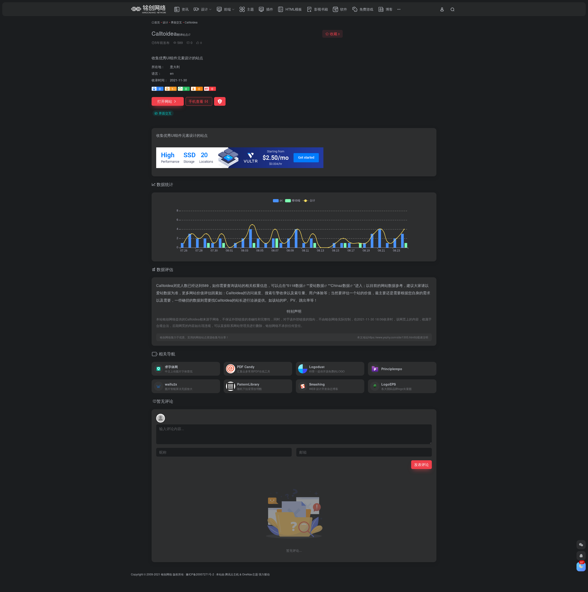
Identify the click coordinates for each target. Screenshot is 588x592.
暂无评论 (165, 401)
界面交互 (176, 22)
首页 (157, 22)
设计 (165, 22)
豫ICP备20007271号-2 (200, 574)
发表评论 (421, 464)
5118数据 (295, 285)
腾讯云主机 (232, 574)
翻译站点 (182, 34)
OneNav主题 (250, 574)
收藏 (335, 33)
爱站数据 (316, 285)
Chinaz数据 (340, 285)
